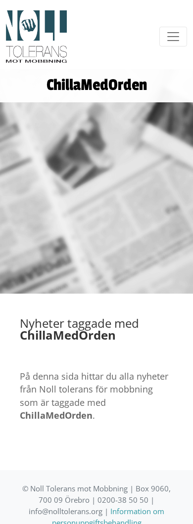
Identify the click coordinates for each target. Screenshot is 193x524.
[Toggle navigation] (173, 36)
